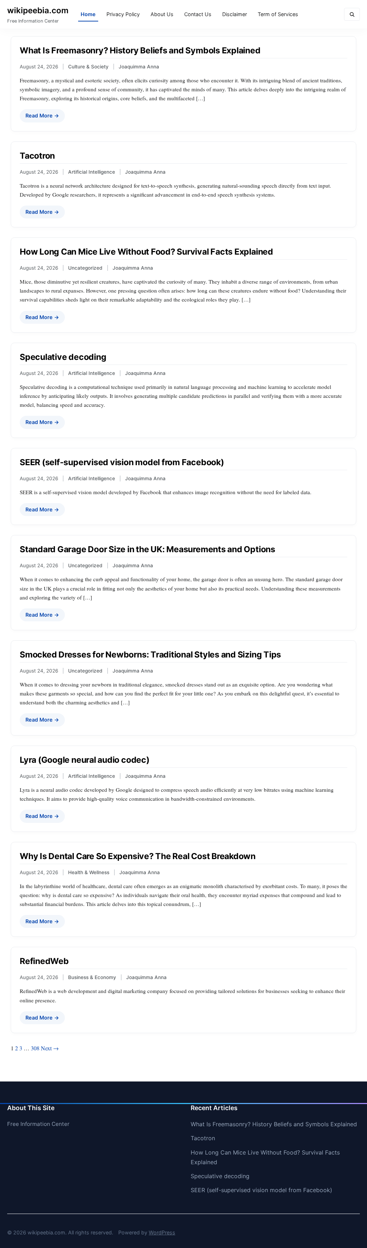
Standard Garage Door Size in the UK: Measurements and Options (147, 549)
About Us (162, 14)
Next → (50, 1048)
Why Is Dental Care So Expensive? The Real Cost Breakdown (138, 856)
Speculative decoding (63, 357)
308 (35, 1048)
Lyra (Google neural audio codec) (84, 760)
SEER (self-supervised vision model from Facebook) (122, 462)
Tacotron (37, 156)
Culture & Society (88, 66)
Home (88, 14)
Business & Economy (92, 977)
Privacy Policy (123, 14)
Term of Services (278, 14)
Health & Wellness (88, 872)
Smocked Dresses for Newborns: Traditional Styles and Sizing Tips (150, 655)
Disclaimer (234, 14)
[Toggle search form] (352, 14)
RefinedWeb (44, 961)
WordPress (162, 1232)
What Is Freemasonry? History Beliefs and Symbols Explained (140, 50)
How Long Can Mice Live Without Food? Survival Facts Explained (146, 252)
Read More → (42, 115)
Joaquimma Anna (139, 66)
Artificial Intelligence (91, 172)
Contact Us (197, 14)
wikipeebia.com (37, 10)
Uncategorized (85, 268)
